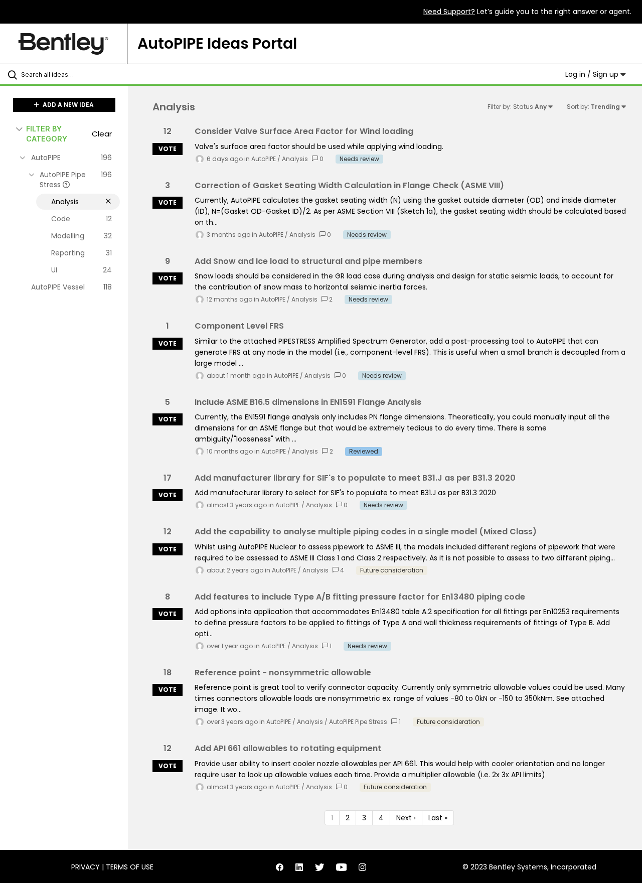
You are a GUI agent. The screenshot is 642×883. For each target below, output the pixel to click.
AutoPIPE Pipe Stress (358, 721)
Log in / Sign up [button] (592, 74)
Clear (102, 133)
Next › (406, 818)
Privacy (85, 867)
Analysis (295, 159)
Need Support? (449, 12)
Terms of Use (129, 867)
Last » (437, 818)
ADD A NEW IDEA (67, 104)
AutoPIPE (263, 159)
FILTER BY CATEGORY (46, 133)
